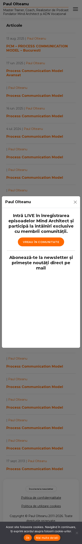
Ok (28, 537)
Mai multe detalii (47, 537)
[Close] (75, 202)
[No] (77, 533)
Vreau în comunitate (41, 242)
